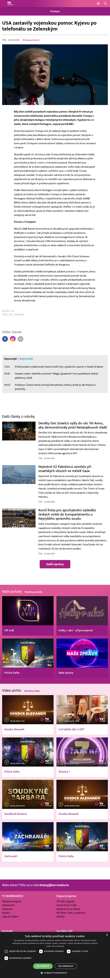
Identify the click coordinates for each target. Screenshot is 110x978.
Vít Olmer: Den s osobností (70, 912)
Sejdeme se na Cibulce (68, 909)
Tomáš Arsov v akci (66, 905)
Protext (55, 11)
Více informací (58, 946)
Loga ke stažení (10, 916)
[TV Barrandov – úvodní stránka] (8, 3)
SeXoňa (60, 916)
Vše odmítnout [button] (65, 966)
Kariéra (6, 912)
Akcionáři (7, 909)
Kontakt (7, 931)
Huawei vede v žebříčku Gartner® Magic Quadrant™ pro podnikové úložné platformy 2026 (56, 375)
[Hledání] (105, 4)
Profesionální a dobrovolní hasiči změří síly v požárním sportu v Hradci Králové (59, 366)
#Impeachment (31, 40)
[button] (55, 973)
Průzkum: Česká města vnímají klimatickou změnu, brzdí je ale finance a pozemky (55, 387)
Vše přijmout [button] (42, 966)
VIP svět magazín (65, 901)
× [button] (107, 935)
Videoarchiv (8, 905)
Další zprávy (55, 564)
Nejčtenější (26, 358)
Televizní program (11, 901)
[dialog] (55, 955)
